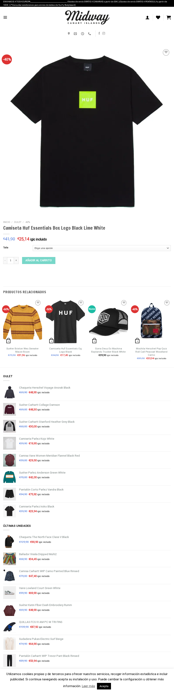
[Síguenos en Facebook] (99, 33)
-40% (27, 222)
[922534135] (90, 34)
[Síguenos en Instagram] (103, 33)
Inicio (6, 222)
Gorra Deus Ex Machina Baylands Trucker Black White (108, 350)
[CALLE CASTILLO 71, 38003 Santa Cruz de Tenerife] (69, 34)
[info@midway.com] (76, 34)
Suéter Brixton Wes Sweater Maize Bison (22, 350)
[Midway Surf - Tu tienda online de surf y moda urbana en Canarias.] (87, 17)
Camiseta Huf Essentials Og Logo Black (65, 350)
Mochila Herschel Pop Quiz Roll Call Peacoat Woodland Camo (151, 352)
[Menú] (5, 17)
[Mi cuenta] (147, 17)
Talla (5, 247)
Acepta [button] (104, 686)
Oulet (17, 222)
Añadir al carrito (38, 260)
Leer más (88, 686)
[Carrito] (169, 17)
